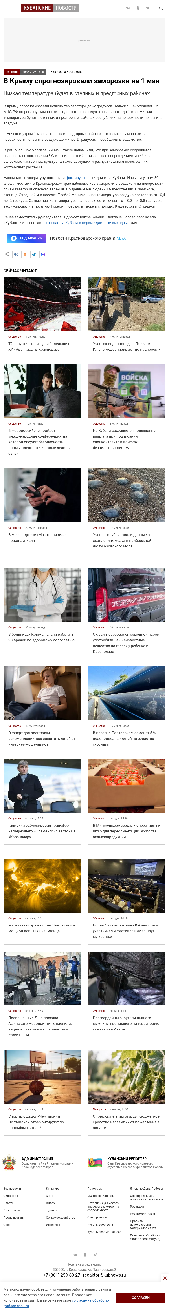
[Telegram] (33, 254)
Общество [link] (14, 336)
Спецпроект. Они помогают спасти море (146, 1197)
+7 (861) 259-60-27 (61, 1275)
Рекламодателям (142, 1214)
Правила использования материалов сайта (143, 1224)
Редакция (137, 1206)
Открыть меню (8, 8)
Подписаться (31, 238)
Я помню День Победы (146, 1188)
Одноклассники (137, 8)
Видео (50, 1203)
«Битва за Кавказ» (100, 1196)
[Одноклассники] (24, 254)
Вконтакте (128, 8)
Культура (53, 1188)
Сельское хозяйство (60, 1217)
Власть (8, 1203)
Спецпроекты (97, 1217)
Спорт (7, 1225)
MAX (121, 238)
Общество (12, 71)
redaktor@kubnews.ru (104, 1275)
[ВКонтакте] (15, 254)
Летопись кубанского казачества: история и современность (103, 1206)
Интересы (53, 1225)
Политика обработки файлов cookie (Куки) (145, 1237)
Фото (49, 1196)
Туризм (51, 1210)
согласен (141, 1298)
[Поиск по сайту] (161, 8)
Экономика (11, 1210)
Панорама (94, 1188)
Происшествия (14, 1217)
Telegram (147, 8)
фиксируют (75, 178)
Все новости (12, 1188)
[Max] (42, 254)
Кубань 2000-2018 (100, 1224)
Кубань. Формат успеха (104, 1232)
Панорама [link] (99, 1109)
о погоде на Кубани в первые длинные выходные (87, 223)
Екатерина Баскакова (67, 71)
